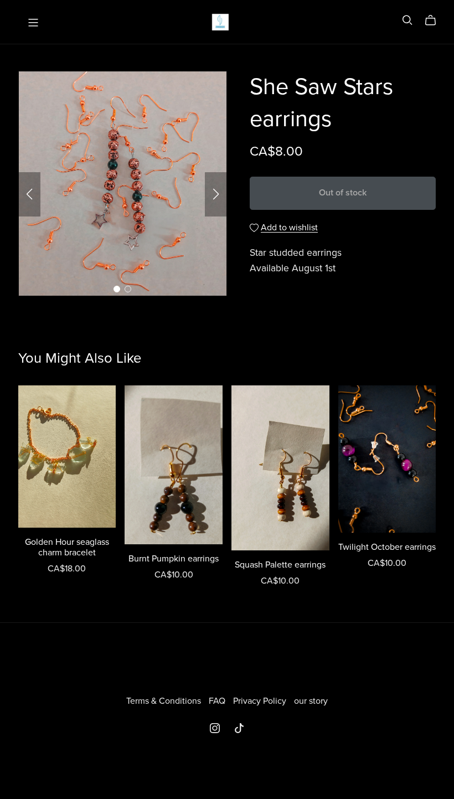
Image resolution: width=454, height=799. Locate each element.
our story (311, 701)
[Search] (407, 20)
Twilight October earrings (387, 547)
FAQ (218, 701)
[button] (29, 194)
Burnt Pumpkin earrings (173, 558)
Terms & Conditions (164, 701)
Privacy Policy (260, 701)
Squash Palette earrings (280, 564)
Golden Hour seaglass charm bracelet (67, 547)
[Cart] (435, 20)
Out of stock (343, 192)
